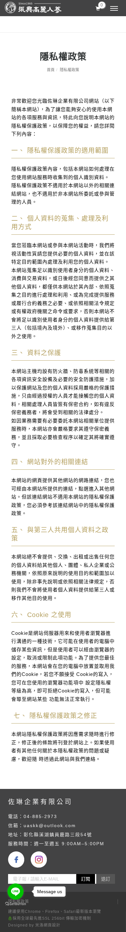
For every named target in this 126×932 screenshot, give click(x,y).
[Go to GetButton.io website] (15, 904)
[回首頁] (33, 7)
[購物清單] (98, 8)
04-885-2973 (40, 816)
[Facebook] (19, 859)
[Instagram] (42, 859)
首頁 (51, 70)
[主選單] (114, 9)
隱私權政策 (69, 70)
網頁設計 (52, 925)
